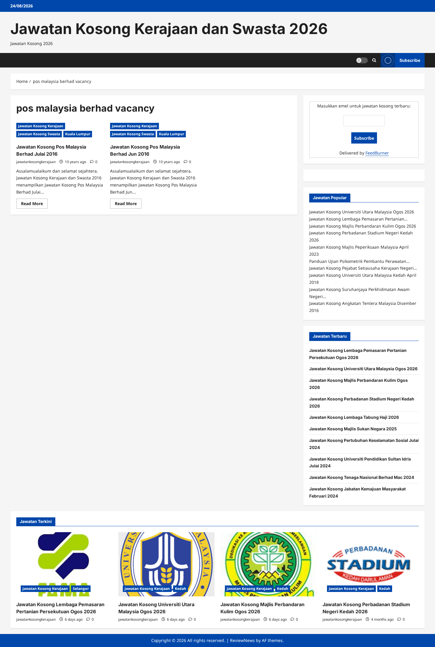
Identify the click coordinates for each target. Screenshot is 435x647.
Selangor (81, 588)
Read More (34, 204)
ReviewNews (242, 640)
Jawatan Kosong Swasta (39, 133)
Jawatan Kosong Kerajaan (40, 125)
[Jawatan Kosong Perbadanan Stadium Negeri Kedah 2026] (371, 564)
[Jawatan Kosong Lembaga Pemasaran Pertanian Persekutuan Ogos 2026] (64, 564)
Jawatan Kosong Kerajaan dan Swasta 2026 (169, 29)
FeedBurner (377, 153)
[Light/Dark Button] (362, 60)
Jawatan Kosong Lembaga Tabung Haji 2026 (354, 417)
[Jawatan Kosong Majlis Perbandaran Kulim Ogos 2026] (268, 564)
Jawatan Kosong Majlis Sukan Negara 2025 (353, 428)
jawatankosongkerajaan (36, 161)
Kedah (180, 588)
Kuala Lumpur (77, 133)
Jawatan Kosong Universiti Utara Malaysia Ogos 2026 (363, 368)
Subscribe (409, 59)
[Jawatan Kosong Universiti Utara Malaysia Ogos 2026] (166, 564)
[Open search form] (374, 60)
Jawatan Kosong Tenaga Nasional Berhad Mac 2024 (361, 477)
